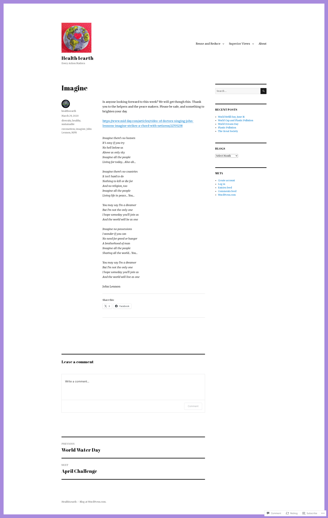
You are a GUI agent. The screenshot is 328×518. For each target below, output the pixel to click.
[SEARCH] (263, 91)
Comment (193, 406)
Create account (226, 180)
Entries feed (225, 187)
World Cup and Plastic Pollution (235, 120)
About (262, 43)
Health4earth (77, 58)
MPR (74, 132)
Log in (221, 184)
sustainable (68, 124)
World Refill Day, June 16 (231, 116)
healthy (76, 120)
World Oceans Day (228, 124)
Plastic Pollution (227, 127)
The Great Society (228, 131)
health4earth (69, 111)
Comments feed (227, 191)
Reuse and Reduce (208, 43)
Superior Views (239, 43)
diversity (66, 120)
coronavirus (68, 129)
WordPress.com (227, 194)
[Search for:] (238, 91)
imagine (80, 129)
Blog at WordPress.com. (93, 501)
